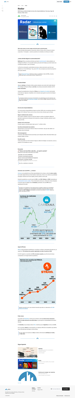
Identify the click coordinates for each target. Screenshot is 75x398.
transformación (42, 61)
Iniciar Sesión (59, 1)
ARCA (19, 5)
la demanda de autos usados (24, 180)
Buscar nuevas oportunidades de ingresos (28, 157)
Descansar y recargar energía (25, 159)
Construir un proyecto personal (25, 156)
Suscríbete (66, 1)
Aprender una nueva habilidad (25, 154)
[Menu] (70, 1)
